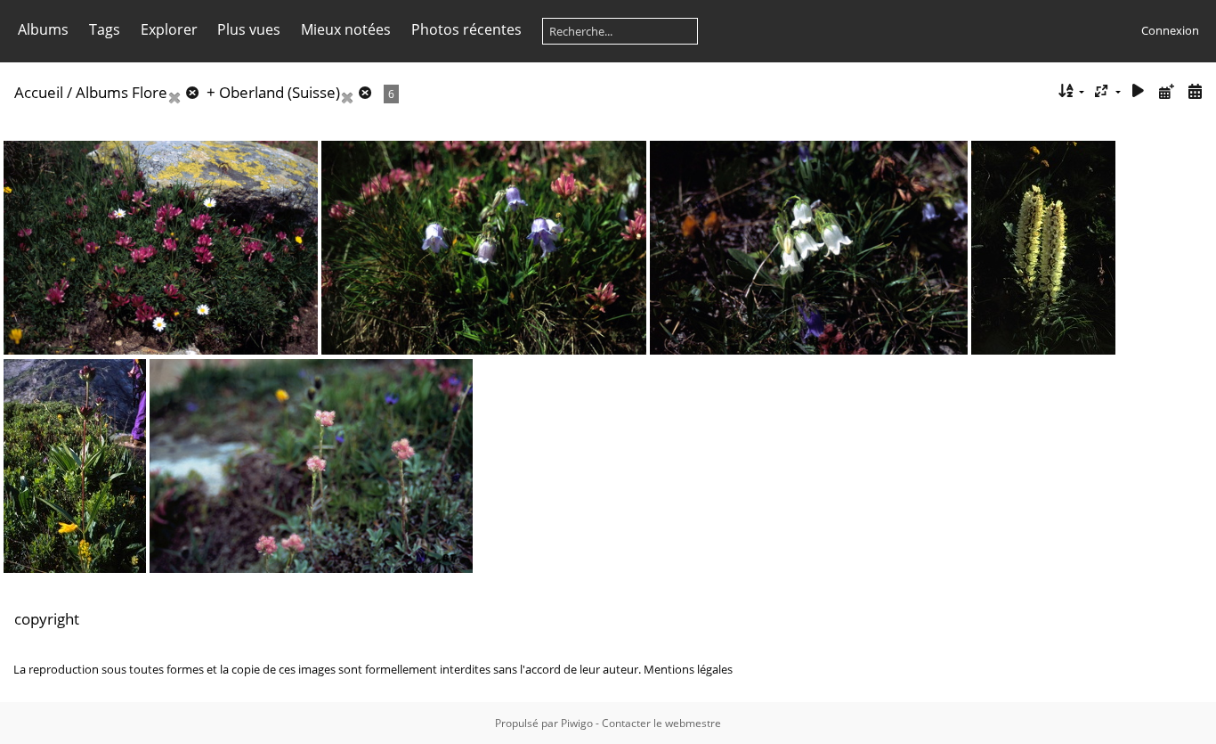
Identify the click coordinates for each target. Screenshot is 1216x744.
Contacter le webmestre (661, 723)
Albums (43, 29)
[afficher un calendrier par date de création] (1194, 91)
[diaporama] (1138, 91)
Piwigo (577, 723)
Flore (149, 92)
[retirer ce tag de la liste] (185, 92)
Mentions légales (688, 669)
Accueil (38, 92)
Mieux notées (346, 29)
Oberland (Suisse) (279, 92)
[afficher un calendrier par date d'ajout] (1166, 91)
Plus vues (248, 29)
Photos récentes (466, 29)
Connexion (1170, 30)
